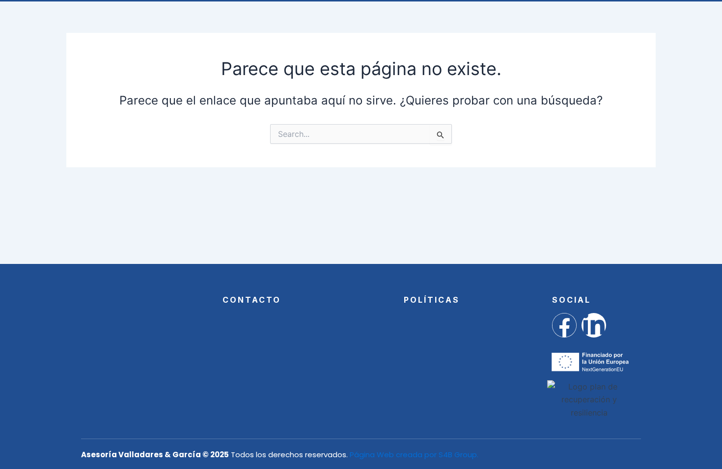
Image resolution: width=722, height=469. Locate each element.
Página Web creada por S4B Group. (414, 454)
